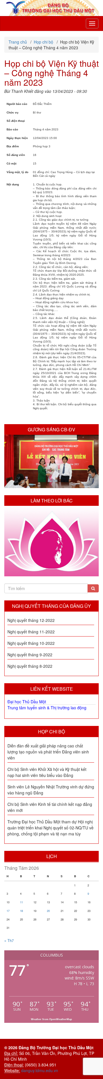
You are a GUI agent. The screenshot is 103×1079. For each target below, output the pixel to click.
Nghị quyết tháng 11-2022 (31, 632)
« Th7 (9, 940)
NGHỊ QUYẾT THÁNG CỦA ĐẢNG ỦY (51, 606)
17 (8, 911)
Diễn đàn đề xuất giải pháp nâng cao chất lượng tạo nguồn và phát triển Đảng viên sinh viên (48, 752)
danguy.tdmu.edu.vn (39, 1070)
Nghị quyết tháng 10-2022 (31, 643)
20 (48, 911)
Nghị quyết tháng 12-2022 (31, 620)
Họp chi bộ (51, 731)
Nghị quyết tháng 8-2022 (29, 666)
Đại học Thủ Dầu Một (26, 701)
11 (21, 902)
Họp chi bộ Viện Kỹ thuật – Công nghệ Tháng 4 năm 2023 (51, 72)
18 (21, 911)
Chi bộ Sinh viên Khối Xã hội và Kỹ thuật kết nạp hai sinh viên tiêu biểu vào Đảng (46, 772)
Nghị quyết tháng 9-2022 (29, 654)
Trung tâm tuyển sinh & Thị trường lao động (46, 707)
